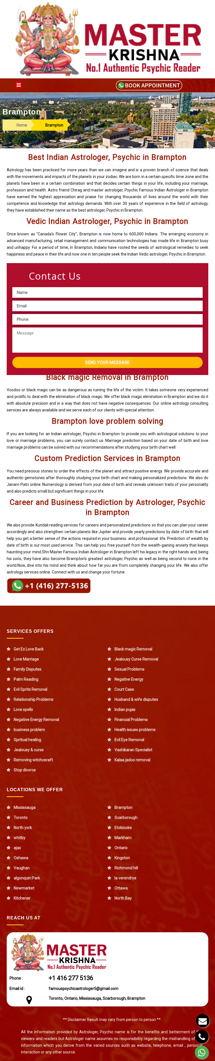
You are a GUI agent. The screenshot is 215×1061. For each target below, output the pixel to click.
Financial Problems (131, 719)
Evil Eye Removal (129, 739)
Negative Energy (128, 679)
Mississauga (25, 807)
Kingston (122, 858)
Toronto (21, 817)
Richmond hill (126, 868)
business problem (29, 729)
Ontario (121, 847)
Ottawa (121, 888)
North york (23, 827)
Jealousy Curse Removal (136, 659)
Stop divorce (25, 770)
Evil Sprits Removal (30, 689)
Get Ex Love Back (29, 649)
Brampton (123, 807)
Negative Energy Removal (36, 719)
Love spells (23, 709)
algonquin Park (27, 878)
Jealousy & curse (29, 750)
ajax (17, 847)
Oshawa (21, 858)
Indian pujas (124, 709)
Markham (123, 837)
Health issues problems (135, 729)
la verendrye (125, 878)
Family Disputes (27, 669)
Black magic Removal (133, 649)
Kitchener (22, 898)
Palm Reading (26, 679)
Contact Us (55, 276)
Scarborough (125, 817)
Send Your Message (107, 362)
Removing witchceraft (33, 760)
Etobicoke (123, 827)
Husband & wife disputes (136, 699)
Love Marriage (26, 659)
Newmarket (24, 888)
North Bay (123, 898)
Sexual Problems (129, 669)
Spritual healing (27, 739)
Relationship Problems (33, 699)
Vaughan (22, 868)
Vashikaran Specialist (133, 750)
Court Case (124, 689)
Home (22, 125)
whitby (19, 837)
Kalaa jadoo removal (132, 760)
